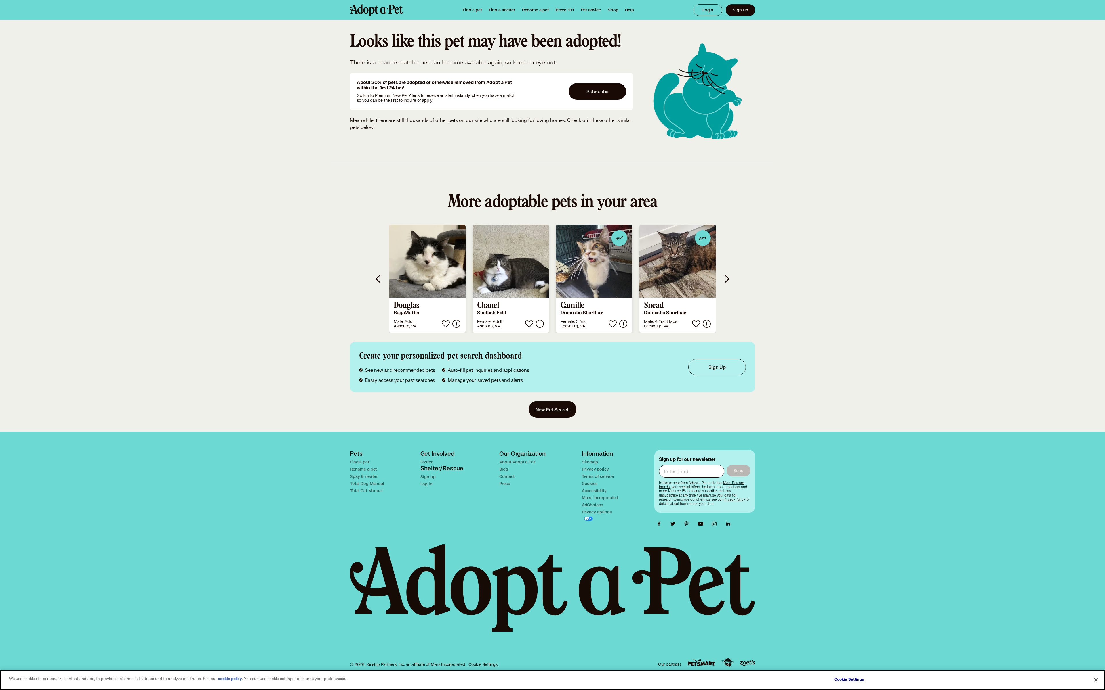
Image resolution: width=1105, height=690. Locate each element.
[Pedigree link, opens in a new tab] (727, 662)
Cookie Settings (483, 664)
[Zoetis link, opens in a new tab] (747, 663)
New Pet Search (553, 409)
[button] (427, 279)
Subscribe (597, 91)
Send (739, 470)
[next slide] (727, 279)
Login (707, 9)
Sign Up (740, 9)
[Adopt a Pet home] (376, 10)
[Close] (1095, 679)
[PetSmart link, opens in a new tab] (701, 662)
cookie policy (230, 678)
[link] (535, 10)
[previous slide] (378, 279)
